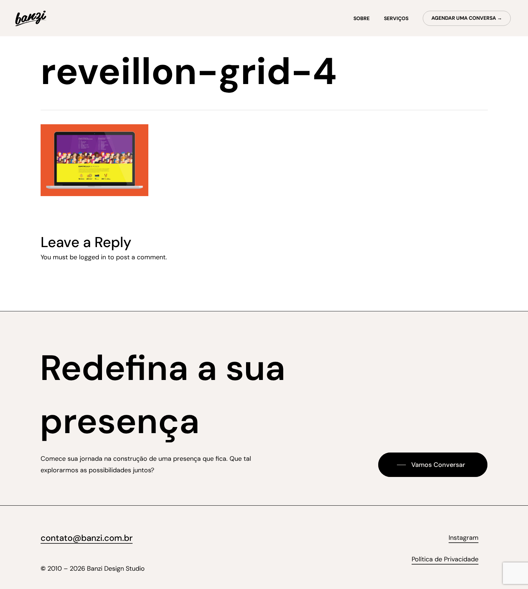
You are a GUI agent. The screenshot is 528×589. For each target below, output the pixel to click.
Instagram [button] (463, 537)
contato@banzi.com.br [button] (87, 537)
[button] (433, 464)
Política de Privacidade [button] (445, 559)
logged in (92, 257)
